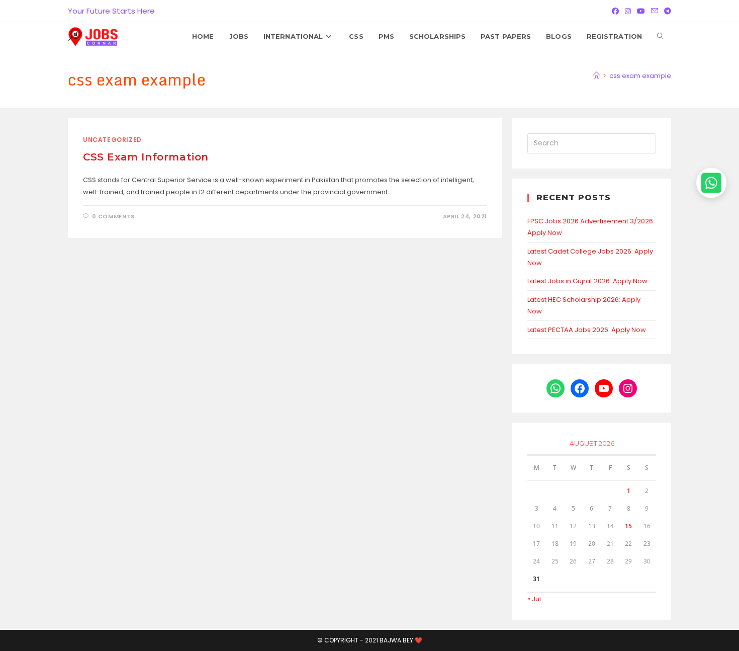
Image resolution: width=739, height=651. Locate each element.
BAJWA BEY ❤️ (401, 640)
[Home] (596, 75)
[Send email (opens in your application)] (654, 11)
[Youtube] (641, 11)
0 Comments (113, 216)
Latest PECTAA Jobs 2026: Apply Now (586, 330)
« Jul (534, 599)
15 (628, 526)
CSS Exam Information (146, 157)
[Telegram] (666, 11)
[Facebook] (615, 11)
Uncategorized (112, 139)
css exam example (640, 75)
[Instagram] (628, 11)
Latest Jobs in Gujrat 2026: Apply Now (587, 281)
